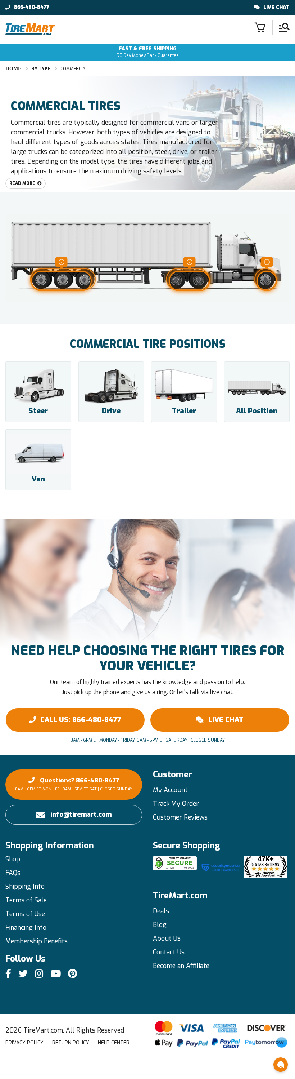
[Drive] (111, 386)
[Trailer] (184, 386)
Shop (12, 859)
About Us (167, 938)
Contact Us (169, 952)
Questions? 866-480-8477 (73, 784)
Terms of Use (25, 914)
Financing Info (25, 927)
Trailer (184, 411)
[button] (280, 1064)
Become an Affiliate (181, 966)
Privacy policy (24, 1042)
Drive (111, 411)
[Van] (38, 454)
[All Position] (257, 386)
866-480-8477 (31, 7)
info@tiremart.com (81, 814)
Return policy (70, 1042)
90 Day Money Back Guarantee (148, 52)
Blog (160, 924)
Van (38, 479)
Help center (114, 1042)
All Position (256, 411)
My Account (170, 790)
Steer (38, 411)
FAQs (13, 873)
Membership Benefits (36, 941)
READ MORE (22, 183)
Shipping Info (25, 886)
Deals (161, 911)
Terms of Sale (26, 900)
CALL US (80, 719)
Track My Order (176, 803)
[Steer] (38, 386)
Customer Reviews (180, 817)
